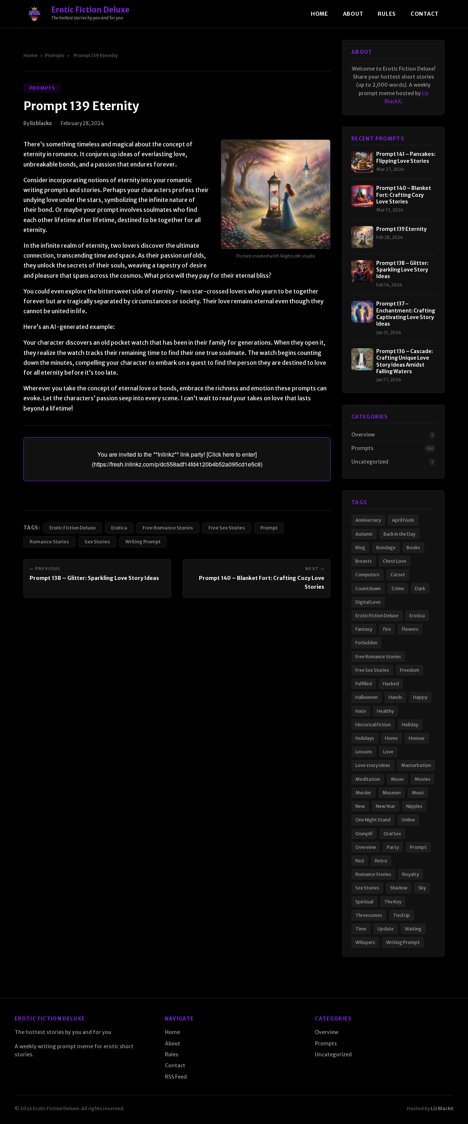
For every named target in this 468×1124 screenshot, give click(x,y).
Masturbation (416, 765)
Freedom (409, 670)
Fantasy (363, 629)
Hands (395, 697)
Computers (367, 574)
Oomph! (364, 833)
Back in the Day (399, 534)
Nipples (414, 806)
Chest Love (394, 561)
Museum (391, 792)
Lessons (363, 751)
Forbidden (366, 642)
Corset (397, 574)
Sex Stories (97, 541)
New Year (385, 806)
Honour (417, 738)
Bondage (386, 547)
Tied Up (401, 915)
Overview (363, 434)
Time (360, 929)
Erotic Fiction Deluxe (72, 528)
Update (385, 929)
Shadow (398, 888)
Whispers (365, 942)
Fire (387, 629)
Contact (425, 14)
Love (388, 751)
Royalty (410, 874)
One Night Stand (372, 820)
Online (408, 820)
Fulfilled (363, 683)
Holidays (364, 738)
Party (393, 847)
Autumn (364, 534)
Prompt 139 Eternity (401, 229)
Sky (422, 888)
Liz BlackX (442, 1108)
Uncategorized (369, 461)
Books (413, 547)
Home (319, 14)
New (360, 806)
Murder (363, 792)
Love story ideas (372, 765)
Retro (381, 860)
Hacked (391, 683)
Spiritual (364, 901)
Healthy (385, 711)
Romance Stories (49, 541)
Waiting (413, 929)
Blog (360, 547)
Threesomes (368, 915)
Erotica (119, 528)
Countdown (368, 588)
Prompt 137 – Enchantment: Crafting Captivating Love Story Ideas (405, 314)
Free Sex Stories (226, 528)
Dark (420, 588)
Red (359, 860)
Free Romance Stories (168, 528)
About (353, 14)
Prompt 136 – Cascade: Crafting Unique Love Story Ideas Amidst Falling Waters (404, 361)
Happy (420, 697)
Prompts (55, 55)
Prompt (269, 528)
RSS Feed (176, 1077)
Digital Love (368, 602)
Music (418, 792)
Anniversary (368, 520)
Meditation (367, 779)
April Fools (403, 520)
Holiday (410, 724)
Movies (422, 779)
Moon (397, 779)
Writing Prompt (143, 541)
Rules (387, 14)
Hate (360, 711)
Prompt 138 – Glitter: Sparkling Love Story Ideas (94, 578)
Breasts (363, 561)
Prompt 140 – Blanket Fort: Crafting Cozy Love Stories (403, 195)
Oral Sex (392, 833)
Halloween (366, 697)
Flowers (410, 629)
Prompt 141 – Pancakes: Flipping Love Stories (405, 157)
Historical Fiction (373, 724)
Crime (398, 588)
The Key (392, 901)
